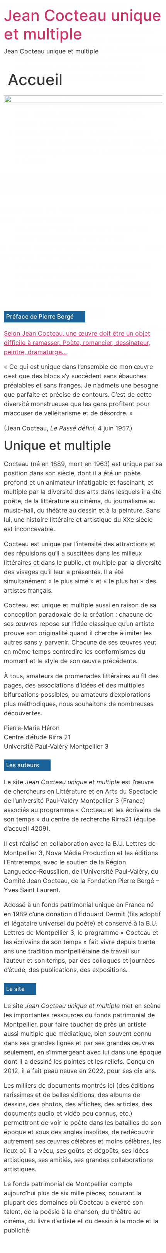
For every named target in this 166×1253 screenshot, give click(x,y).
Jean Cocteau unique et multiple (82, 24)
